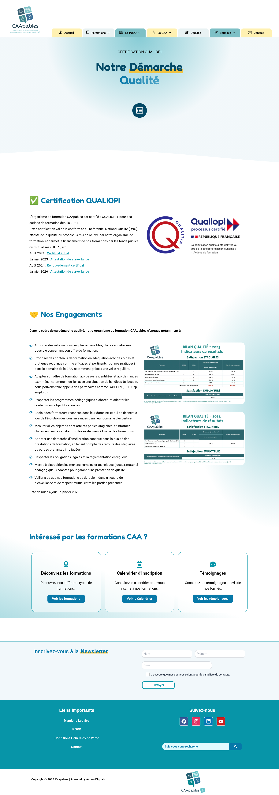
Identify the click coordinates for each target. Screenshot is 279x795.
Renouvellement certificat (65, 265)
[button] (100, 33)
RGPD (76, 729)
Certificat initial (58, 253)
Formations (98, 33)
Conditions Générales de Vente (76, 738)
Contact (259, 33)
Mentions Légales (76, 720)
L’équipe (196, 33)
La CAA (162, 33)
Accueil (69, 33)
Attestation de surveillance (69, 259)
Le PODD (131, 33)
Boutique (225, 33)
